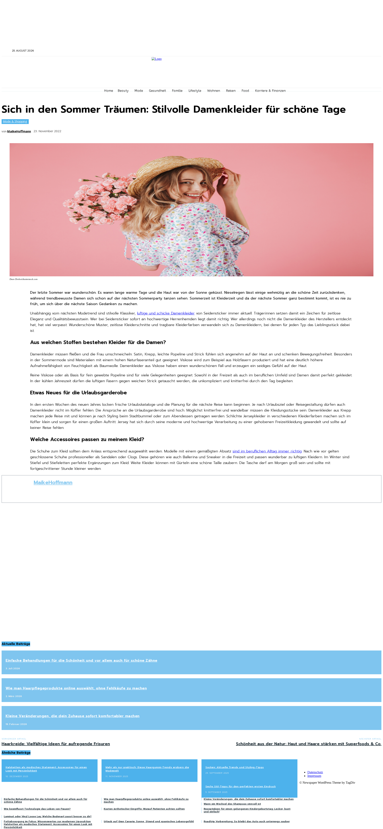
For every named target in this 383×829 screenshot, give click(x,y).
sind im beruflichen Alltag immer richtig (267, 451)
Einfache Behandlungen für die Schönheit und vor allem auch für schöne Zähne (81, 660)
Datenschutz (315, 772)
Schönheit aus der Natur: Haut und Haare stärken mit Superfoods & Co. (308, 744)
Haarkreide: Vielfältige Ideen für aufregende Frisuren (56, 744)
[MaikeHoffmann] (18, 489)
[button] (6, 50)
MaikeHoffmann (19, 131)
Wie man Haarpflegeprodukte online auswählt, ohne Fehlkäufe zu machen (76, 688)
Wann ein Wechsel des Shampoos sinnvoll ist (232, 804)
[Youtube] (329, 51)
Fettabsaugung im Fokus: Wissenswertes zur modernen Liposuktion (47, 821)
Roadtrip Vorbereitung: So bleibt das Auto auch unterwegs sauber (247, 821)
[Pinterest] (97, 130)
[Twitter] (318, 51)
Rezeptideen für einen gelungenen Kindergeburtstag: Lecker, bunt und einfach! (247, 810)
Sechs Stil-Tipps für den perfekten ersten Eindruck (240, 786)
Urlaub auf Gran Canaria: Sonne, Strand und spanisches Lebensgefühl (149, 821)
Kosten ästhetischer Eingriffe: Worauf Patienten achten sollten (144, 809)
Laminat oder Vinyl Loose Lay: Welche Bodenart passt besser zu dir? (48, 816)
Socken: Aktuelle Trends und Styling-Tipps (234, 767)
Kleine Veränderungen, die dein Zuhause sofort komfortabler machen (73, 716)
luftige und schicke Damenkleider (166, 313)
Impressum (314, 775)
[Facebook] (308, 51)
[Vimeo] (324, 51)
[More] (127, 130)
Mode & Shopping (15, 121)
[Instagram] (313, 51)
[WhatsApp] (112, 130)
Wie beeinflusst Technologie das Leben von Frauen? (37, 809)
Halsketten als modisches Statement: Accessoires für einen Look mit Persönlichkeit (46, 769)
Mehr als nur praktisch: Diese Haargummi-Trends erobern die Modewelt (147, 769)
